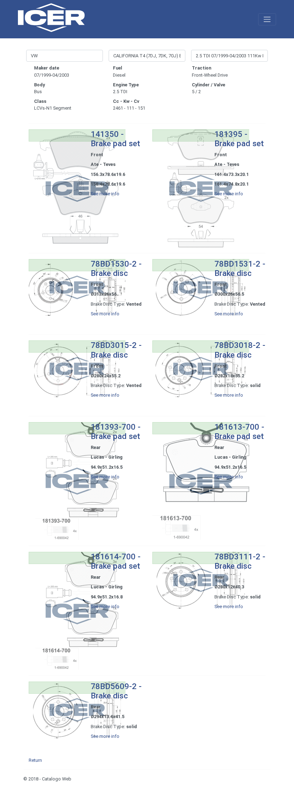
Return (35, 760)
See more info (105, 193)
